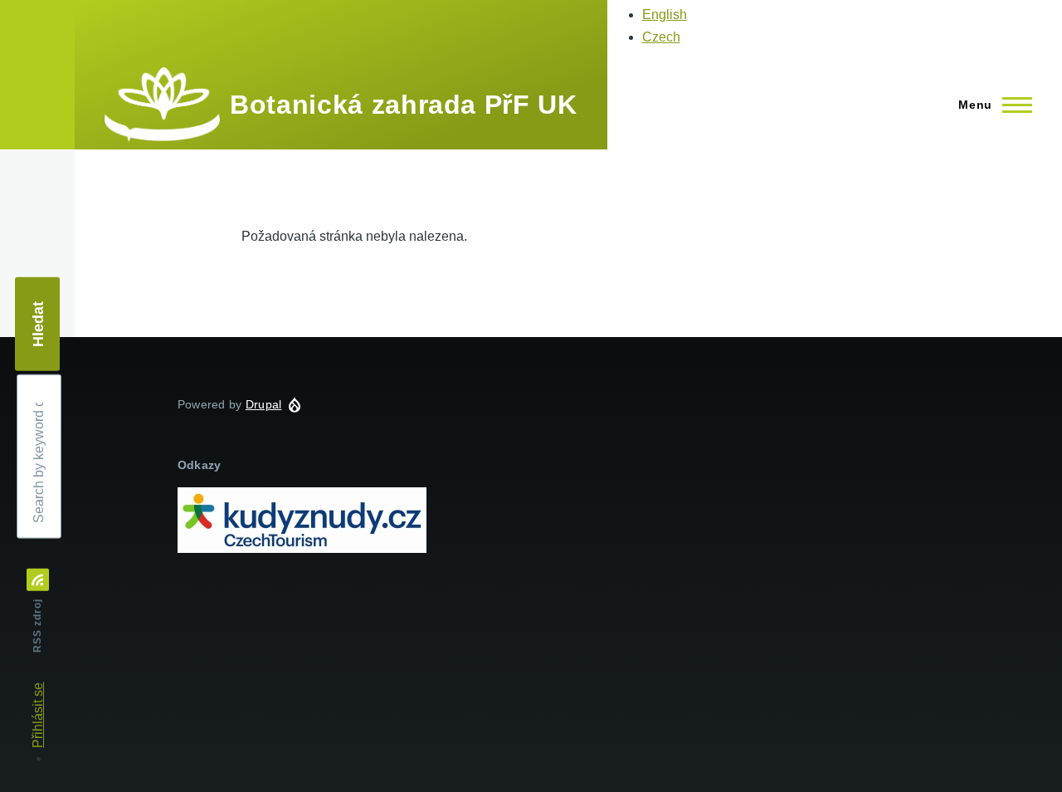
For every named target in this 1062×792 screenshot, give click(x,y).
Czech (661, 37)
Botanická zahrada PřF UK (403, 105)
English (664, 14)
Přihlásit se (38, 715)
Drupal (264, 404)
